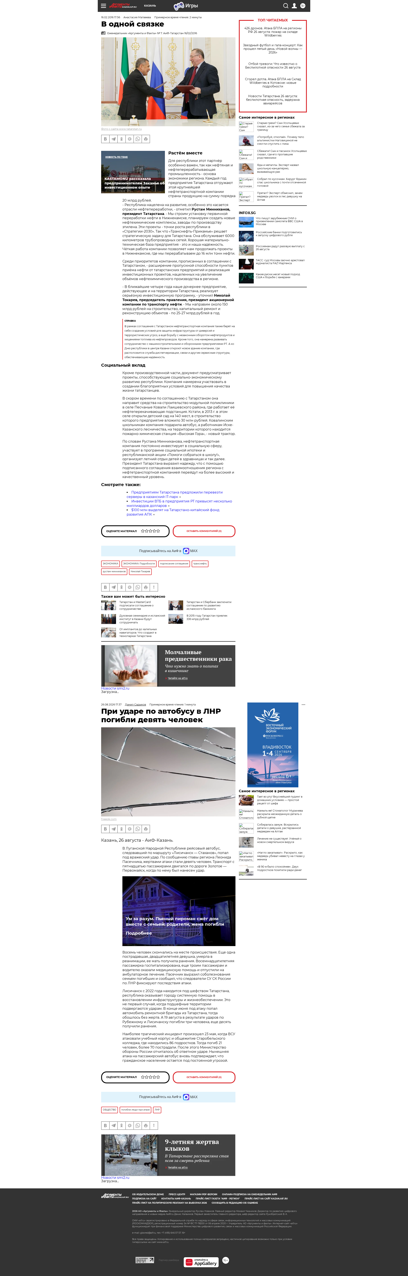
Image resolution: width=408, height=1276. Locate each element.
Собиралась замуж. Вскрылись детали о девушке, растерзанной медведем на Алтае (279, 828)
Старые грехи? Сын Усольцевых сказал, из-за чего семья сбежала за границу (281, 126)
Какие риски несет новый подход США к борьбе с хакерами (278, 276)
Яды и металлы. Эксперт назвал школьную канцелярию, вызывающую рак (278, 168)
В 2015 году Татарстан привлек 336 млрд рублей (207, 617)
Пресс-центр (177, 1194)
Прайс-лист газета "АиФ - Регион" (218, 1198)
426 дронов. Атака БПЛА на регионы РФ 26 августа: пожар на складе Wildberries (273, 32)
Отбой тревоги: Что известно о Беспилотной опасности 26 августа (272, 65)
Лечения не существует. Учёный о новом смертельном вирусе (279, 840)
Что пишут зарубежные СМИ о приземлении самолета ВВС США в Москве (279, 221)
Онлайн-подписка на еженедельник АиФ (249, 1194)
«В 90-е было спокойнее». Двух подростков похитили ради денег (279, 868)
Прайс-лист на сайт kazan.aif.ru (266, 1198)
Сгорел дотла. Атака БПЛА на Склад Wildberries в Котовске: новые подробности (273, 82)
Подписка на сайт (144, 1198)
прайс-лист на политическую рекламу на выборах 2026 (169, 1203)
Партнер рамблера (169, 1260)
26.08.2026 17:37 (111, 704)
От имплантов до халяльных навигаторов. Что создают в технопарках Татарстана (138, 633)
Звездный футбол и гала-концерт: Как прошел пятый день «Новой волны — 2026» (273, 48)
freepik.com (109, 819)
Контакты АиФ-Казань (176, 1198)
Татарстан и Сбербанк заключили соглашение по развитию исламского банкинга (209, 605)
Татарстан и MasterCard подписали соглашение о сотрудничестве (136, 605)
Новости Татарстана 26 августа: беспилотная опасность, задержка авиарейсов (273, 99)
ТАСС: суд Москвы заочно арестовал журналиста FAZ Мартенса (280, 262)
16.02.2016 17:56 (110, 17)
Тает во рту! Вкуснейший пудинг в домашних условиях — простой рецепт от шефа (279, 800)
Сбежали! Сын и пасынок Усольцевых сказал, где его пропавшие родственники (282, 154)
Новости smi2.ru (115, 688)
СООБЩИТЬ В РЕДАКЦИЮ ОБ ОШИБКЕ (235, 1203)
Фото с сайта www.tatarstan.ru (121, 128)
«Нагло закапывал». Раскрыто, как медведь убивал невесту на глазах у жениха (281, 856)
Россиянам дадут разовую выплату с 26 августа (280, 248)
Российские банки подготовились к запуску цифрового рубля (279, 234)
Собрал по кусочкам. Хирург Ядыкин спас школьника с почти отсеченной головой (281, 182)
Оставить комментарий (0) (204, 531)
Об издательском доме (148, 1194)
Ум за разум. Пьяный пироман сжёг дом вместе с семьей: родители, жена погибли (175, 921)
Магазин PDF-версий (203, 1194)
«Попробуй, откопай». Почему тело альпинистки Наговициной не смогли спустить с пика (280, 140)
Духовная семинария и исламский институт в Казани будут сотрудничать (142, 619)
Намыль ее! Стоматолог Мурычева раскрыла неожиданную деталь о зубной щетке (280, 814)
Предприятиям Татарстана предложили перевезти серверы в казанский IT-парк (175, 494)
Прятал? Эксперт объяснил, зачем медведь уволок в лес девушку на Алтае (279, 196)
